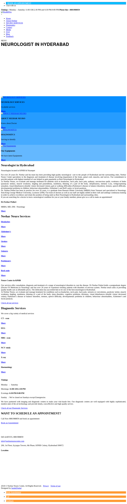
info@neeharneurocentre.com (12, 441)
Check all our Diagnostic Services (14, 408)
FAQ (8, 32)
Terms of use (55, 486)
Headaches (5, 222)
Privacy (46, 486)
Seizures (4, 251)
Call (7, 497)
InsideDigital (16, 488)
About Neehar (11, 21)
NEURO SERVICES (14, 23)
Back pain (5, 271)
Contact (9, 27)
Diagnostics (10, 25)
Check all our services (9, 303)
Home (8, 18)
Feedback (10, 36)
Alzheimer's (6, 231)
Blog (8, 34)
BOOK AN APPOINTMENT (19, 3)
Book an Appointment (9, 423)
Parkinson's (6, 261)
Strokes (4, 241)
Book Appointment (13, 492)
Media (8, 30)
